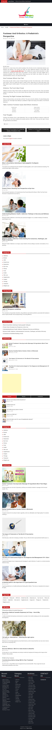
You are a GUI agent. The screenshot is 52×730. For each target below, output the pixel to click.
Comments (40, 396)
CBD (5, 260)
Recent (23, 396)
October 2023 (31, 702)
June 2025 (30, 683)
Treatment (6, 283)
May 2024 (30, 697)
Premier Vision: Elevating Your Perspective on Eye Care (18, 188)
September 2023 (32, 704)
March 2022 (31, 722)
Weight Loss (6, 285)
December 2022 (31, 715)
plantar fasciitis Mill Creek (17, 71)
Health (6, 124)
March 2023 (31, 710)
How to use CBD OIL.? (12, 414)
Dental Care (6, 262)
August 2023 (31, 705)
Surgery (5, 279)
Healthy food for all (11, 404)
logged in (11, 138)
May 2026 (30, 677)
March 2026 (31, 680)
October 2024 (31, 689)
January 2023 (31, 713)
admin (13, 38)
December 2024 (31, 686)
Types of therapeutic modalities (11, 309)
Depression (6, 264)
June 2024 (30, 696)
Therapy (5, 281)
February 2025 (31, 685)
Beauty (5, 257)
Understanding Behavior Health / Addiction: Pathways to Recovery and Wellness (25, 214)
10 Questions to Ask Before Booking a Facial (13, 333)
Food (5, 270)
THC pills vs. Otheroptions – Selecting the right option (18, 637)
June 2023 (30, 707)
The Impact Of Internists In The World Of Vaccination (24, 358)
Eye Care (6, 266)
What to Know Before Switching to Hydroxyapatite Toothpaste (20, 163)
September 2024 (32, 691)
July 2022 (30, 719)
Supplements (7, 277)
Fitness (5, 268)
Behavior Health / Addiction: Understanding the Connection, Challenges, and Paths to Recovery (24, 239)
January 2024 (31, 699)
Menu (26, 24)
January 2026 (31, 681)
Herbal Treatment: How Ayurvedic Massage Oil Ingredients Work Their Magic (24, 483)
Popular (9, 396)
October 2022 (31, 718)
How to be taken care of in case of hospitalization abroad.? (20, 419)
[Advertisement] (11, 383)
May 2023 (30, 708)
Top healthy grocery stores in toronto (15, 409)
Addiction (6, 255)
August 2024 (31, 693)
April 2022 (30, 721)
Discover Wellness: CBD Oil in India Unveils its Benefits (18, 648)
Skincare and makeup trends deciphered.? (16, 399)
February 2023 (31, 711)
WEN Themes (29, 728)
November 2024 (31, 688)
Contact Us (43, 679)
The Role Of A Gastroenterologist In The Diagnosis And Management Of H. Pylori (25, 557)
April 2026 (30, 678)
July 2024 (30, 694)
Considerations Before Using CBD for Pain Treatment (17, 660)
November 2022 (31, 716)
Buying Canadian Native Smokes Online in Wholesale (23, 351)
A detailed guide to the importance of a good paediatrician (19, 582)
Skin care (6, 275)
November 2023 (31, 700)
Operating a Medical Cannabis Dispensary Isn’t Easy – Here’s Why (21, 612)
